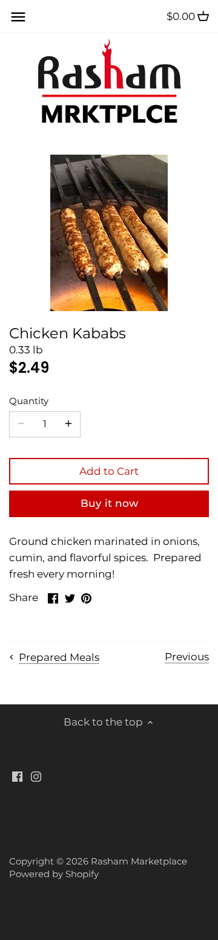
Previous (187, 657)
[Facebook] (17, 776)
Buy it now (109, 503)
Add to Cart (109, 471)
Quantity (28, 401)
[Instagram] (36, 776)
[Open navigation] (18, 17)
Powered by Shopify (54, 874)
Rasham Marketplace (139, 861)
